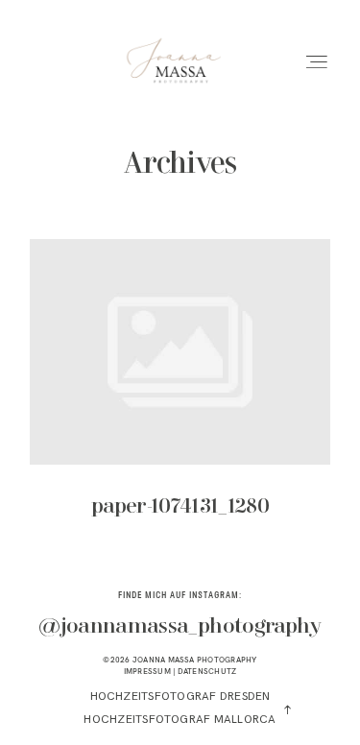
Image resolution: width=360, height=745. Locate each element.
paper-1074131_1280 (180, 391)
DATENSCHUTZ (207, 671)
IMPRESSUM (147, 671)
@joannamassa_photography (179, 626)
